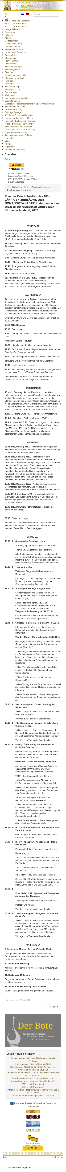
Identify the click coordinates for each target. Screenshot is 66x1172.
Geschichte (10, 32)
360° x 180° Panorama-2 (16, 26)
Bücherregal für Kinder (15, 106)
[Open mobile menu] (6, 13)
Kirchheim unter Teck (15, 77)
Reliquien (9, 34)
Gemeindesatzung (13, 43)
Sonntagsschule (12, 89)
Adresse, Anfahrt (13, 46)
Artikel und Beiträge (14, 109)
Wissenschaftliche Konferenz (18, 126)
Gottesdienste (11, 40)
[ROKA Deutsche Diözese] (33, 1123)
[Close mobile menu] (5, 16)
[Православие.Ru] (33, 1117)
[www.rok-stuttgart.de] (33, 5)
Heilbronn (9, 80)
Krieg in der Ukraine (14, 49)
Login (5, 1156)
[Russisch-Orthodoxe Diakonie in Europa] (33, 1130)
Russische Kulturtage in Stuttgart (20, 120)
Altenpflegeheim (12, 69)
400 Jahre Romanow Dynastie (19, 115)
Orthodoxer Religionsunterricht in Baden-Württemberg (29, 103)
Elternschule (10, 57)
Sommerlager (11, 92)
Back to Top (57, 1156)
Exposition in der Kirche (16, 132)
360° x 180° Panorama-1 (16, 23)
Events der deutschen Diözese (19, 117)
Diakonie (9, 72)
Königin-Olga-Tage (13, 66)
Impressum (10, 146)
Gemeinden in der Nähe (16, 75)
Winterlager (10, 95)
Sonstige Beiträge (13, 112)
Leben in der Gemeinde (15, 52)
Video (7, 140)
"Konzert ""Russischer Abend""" (19, 123)
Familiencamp (11, 60)
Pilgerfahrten (10, 63)
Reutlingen (10, 83)
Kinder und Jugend (13, 86)
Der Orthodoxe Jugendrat (16, 97)
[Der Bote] (33, 1030)
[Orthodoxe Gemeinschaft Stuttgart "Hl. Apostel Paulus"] (33, 1111)
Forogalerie (10, 138)
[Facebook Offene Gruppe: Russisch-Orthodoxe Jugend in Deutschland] (12, 1102)
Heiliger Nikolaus (12, 29)
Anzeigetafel (10, 54)
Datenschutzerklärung (15, 149)
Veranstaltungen (12, 100)
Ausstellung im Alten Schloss (18, 135)
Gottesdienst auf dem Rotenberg (20, 129)
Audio (7, 143)
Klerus (8, 37)
